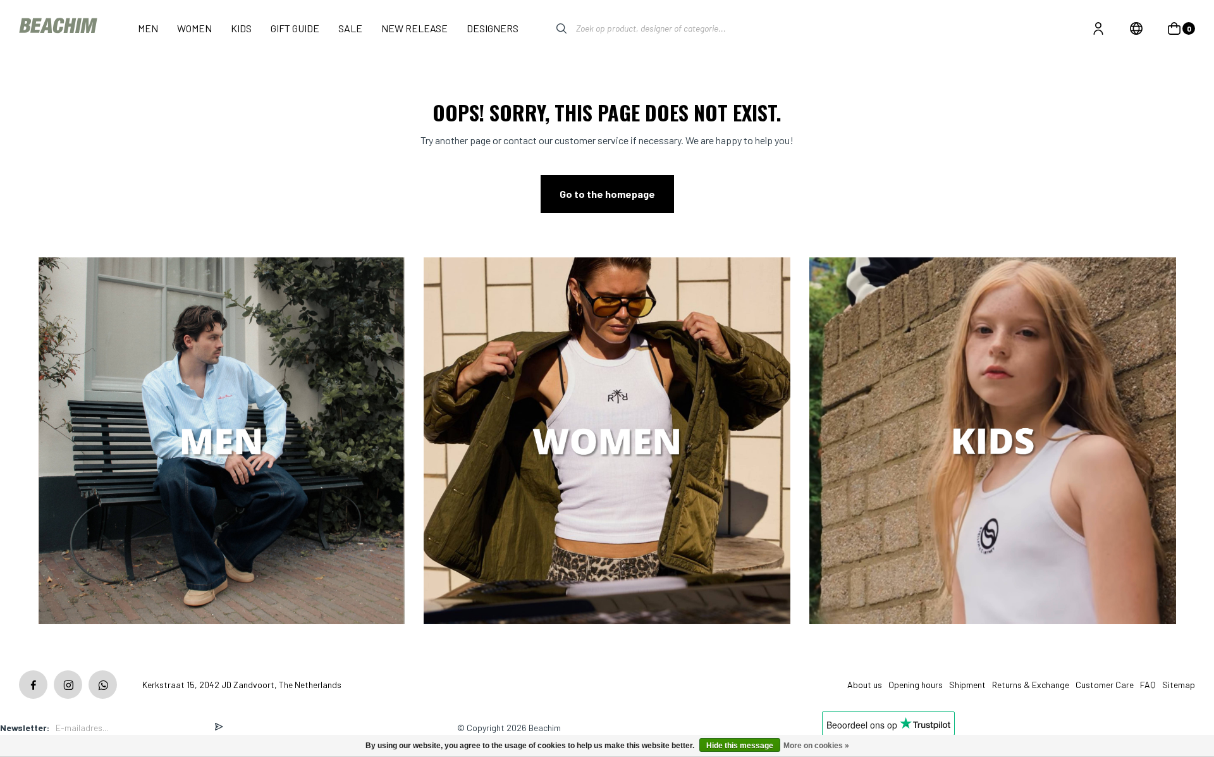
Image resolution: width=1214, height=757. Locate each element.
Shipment (967, 684)
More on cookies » (816, 745)
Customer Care (1105, 684)
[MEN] (221, 441)
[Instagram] (68, 684)
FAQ (1148, 684)
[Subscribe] (219, 727)
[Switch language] (1136, 28)
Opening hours (915, 684)
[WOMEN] (607, 441)
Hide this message (739, 745)
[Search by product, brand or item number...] (552, 28)
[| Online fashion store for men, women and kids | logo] (59, 28)
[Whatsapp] (103, 684)
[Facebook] (33, 684)
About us (864, 684)
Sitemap (1178, 684)
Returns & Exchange (1030, 684)
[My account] (1098, 28)
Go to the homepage (607, 194)
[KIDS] (992, 441)
